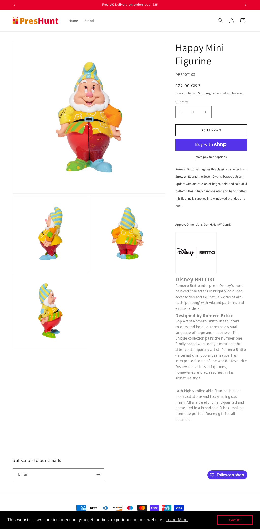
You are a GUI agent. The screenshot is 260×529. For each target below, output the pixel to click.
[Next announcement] (245, 5)
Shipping (204, 93)
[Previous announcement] (14, 5)
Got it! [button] (235, 520)
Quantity (181, 102)
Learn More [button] (177, 520)
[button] (220, 20)
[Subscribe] (98, 474)
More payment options (211, 157)
